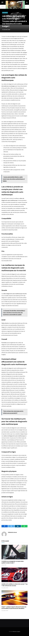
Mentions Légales (16, 631)
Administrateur (12, 532)
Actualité (5, 12)
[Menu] (2, 2)
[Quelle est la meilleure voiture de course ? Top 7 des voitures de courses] (14, 575)
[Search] (27, 2)
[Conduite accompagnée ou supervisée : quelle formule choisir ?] (14, 552)
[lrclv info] (15, 2)
